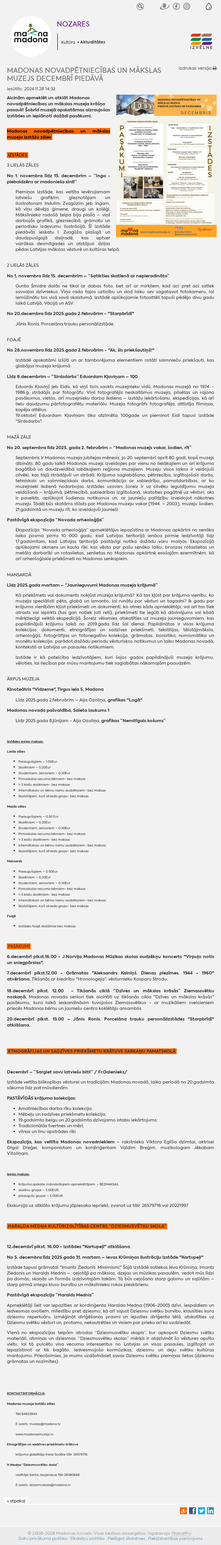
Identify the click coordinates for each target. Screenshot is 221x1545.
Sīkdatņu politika (87, 1538)
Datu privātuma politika (42, 1538)
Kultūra (68, 42)
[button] (209, 6)
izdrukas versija (196, 68)
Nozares (73, 24)
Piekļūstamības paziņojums (175, 1538)
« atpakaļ (16, 1501)
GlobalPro (181, 1533)
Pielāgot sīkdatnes (126, 1538)
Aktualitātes (92, 42)
